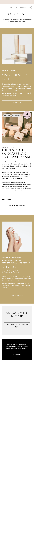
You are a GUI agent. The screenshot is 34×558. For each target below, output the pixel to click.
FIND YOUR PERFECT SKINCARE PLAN (17, 326)
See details (17, 355)
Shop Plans (17, 103)
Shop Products (17, 295)
